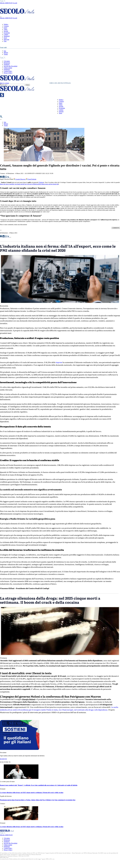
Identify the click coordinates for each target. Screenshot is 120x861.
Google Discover (20, 179)
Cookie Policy (8, 71)
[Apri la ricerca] (1, 117)
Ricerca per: (3, 85)
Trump (6, 54)
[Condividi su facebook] (1, 177)
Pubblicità (7, 69)
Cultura (6, 34)
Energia (61, 111)
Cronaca (6, 26)
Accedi (15, 3)
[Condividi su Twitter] (8, 177)
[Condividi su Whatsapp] (6, 177)
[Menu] (1, 92)
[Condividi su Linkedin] (3, 177)
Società (6, 31)
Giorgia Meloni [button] (28, 699)
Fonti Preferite (31, 179)
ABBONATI (9, 3)
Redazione (7, 63)
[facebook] (0, 1)
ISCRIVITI (3, 759)
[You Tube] (2, 1)
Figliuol (41, 182)
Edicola (2, 3)
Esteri (5, 28)
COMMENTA (115, 228)
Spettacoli (7, 36)
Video (5, 29)
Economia (7, 33)
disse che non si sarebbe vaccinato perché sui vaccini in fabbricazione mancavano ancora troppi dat (29, 184)
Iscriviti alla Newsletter (10, 66)
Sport (5, 38)
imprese (59, 362)
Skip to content (4, 83)
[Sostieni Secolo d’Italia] (19, 749)
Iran (5, 51)
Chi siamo (7, 61)
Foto (5, 41)
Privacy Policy (8, 73)
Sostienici (6, 64)
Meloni (6, 52)
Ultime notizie (8, 68)
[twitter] (4, 1)
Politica (6, 24)
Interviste (6, 39)
